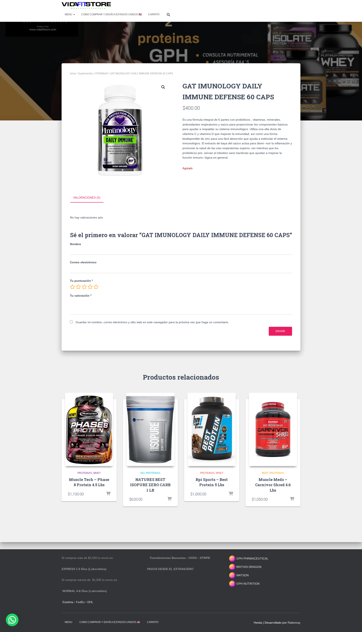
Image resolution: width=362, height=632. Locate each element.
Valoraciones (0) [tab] (86, 197)
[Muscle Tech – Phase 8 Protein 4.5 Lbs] (89, 429)
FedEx (80, 602)
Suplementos (85, 73)
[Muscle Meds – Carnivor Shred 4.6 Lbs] (273, 429)
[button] (163, 87)
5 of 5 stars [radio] (95, 286)
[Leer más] (108, 494)
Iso (142, 473)
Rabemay (294, 622)
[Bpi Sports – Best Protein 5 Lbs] (211, 429)
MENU (69, 14)
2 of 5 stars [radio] (78, 286)
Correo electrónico (83, 262)
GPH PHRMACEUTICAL (252, 558)
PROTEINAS (85, 473)
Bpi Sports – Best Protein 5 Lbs (212, 482)
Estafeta (67, 602)
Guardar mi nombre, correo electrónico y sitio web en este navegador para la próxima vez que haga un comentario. (152, 322)
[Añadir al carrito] (169, 499)
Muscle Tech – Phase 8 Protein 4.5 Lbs (89, 482)
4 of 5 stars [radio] (90, 286)
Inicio (73, 73)
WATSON (242, 575)
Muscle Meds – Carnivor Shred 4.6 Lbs (273, 484)
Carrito (153, 14)
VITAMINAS (101, 73)
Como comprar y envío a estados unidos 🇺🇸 (111, 14)
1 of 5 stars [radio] (72, 286)
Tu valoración (80, 295)
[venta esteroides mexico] (86, 5)
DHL (90, 602)
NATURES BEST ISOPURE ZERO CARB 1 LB (150, 484)
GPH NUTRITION (247, 583)
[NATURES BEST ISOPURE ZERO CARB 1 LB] (150, 429)
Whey (97, 473)
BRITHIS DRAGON (248, 567)
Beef (265, 473)
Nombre (75, 244)
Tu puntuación (81, 280)
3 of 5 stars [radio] (84, 286)
